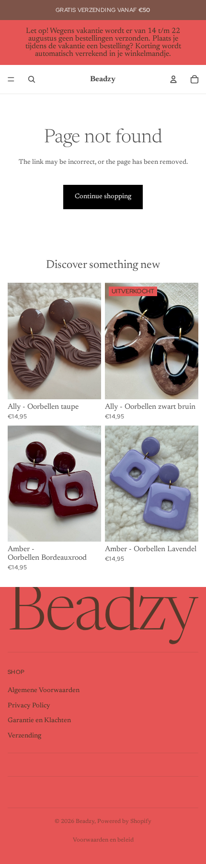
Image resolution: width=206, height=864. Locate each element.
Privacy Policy (29, 705)
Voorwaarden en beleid (103, 840)
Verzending (24, 736)
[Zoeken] (31, 79)
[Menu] (11, 79)
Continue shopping (103, 196)
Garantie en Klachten (39, 720)
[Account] (173, 79)
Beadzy (85, 821)
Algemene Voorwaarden (44, 690)
